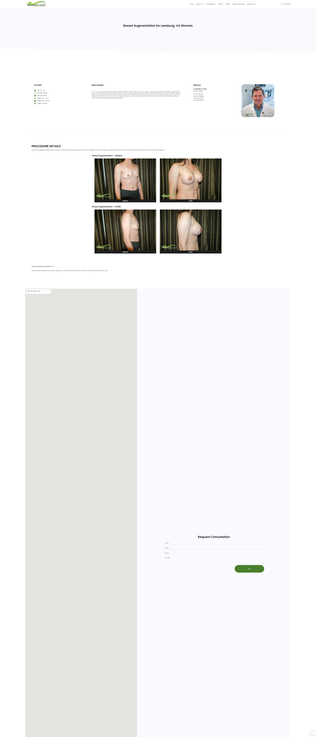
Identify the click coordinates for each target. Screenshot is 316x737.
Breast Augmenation (159, 92)
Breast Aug (148, 92)
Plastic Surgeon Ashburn (155, 96)
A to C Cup (95, 92)
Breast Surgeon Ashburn (168, 94)
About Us (199, 4)
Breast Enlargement (112, 94)
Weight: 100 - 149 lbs (43, 101)
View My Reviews (198, 100)
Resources (250, 4)
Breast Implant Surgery (142, 94)
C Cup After (108, 96)
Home (192, 4)
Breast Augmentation (173, 92)
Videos (227, 4)
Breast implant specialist (126, 94)
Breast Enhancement (98, 94)
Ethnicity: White (42, 95)
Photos (220, 4)
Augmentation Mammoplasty (108, 92)
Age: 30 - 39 (41, 90)
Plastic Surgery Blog (238, 4)
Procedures (210, 4)
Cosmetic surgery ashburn (138, 96)
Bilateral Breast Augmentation (128, 92)
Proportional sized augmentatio (113, 98)
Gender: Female (42, 93)
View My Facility (198, 98)
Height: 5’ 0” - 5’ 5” (42, 98)
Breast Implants (155, 94)
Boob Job (141, 92)
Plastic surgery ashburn (171, 96)
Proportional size (97, 98)
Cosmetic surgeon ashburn (121, 96)
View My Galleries (198, 96)
